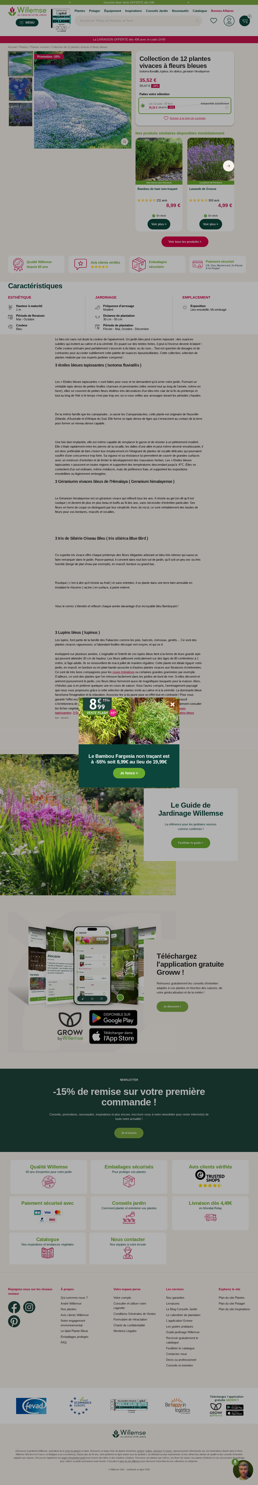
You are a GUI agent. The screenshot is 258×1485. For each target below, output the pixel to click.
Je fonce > (129, 773)
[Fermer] (173, 704)
